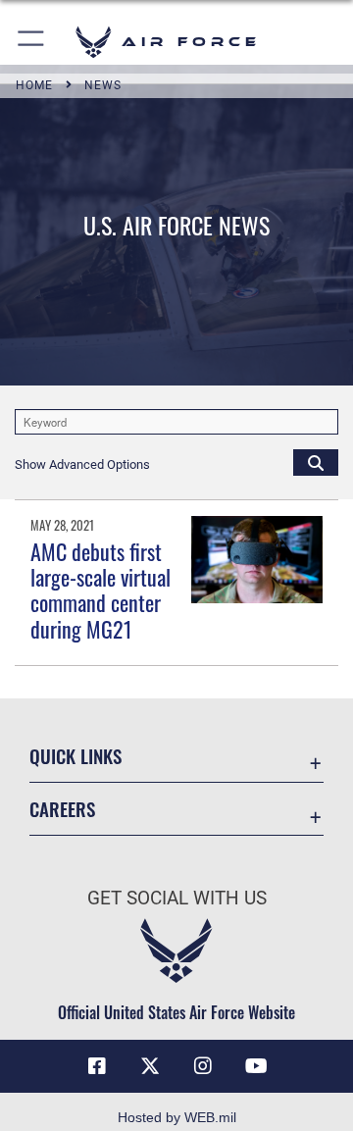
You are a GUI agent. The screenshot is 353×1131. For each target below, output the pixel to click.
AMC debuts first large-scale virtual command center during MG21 (100, 590)
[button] (32, 41)
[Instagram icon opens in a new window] (203, 1066)
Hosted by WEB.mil (177, 1117)
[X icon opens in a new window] (150, 1066)
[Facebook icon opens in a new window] (97, 1066)
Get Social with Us (177, 898)
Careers (62, 809)
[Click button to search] (315, 462)
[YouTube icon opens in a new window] (256, 1066)
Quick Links (75, 756)
